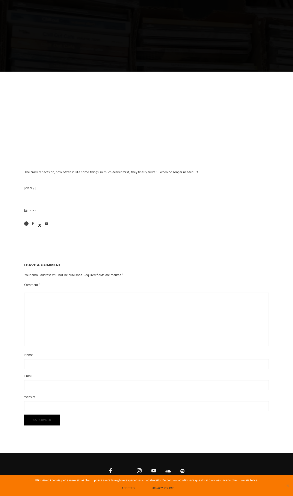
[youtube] (154, 471)
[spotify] (182, 471)
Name (28, 355)
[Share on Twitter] (39, 223)
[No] (287, 485)
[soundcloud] (168, 471)
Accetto (128, 488)
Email (28, 376)
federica (184, 49)
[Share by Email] (46, 223)
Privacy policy (162, 488)
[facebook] (110, 471)
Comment (32, 285)
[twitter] (125, 471)
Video (165, 49)
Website (30, 397)
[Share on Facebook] (33, 223)
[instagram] (139, 471)
